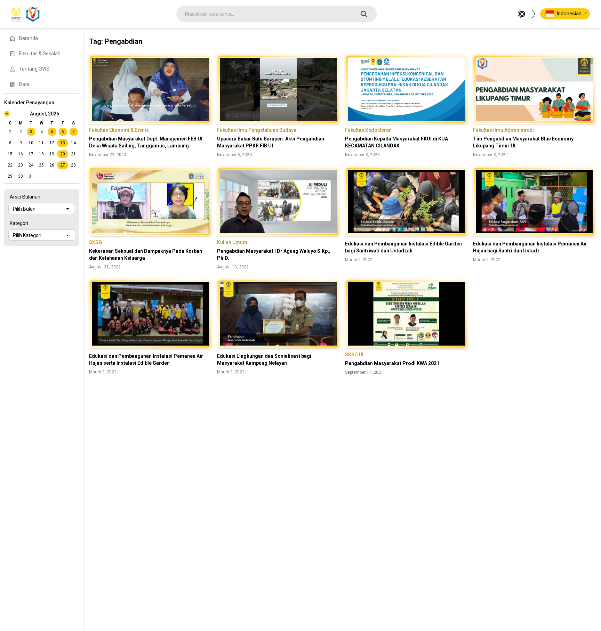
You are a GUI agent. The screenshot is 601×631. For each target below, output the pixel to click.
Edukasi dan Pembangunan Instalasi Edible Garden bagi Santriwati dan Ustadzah (403, 247)
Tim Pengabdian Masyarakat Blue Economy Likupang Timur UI (523, 142)
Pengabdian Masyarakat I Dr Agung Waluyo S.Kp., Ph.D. (273, 254)
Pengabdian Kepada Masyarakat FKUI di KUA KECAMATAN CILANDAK (396, 142)
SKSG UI (354, 354)
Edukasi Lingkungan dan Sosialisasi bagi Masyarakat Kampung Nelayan (264, 359)
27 (62, 165)
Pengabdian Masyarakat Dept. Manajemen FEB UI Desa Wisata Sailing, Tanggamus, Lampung (145, 142)
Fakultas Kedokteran (368, 130)
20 (62, 154)
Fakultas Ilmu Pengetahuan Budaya (256, 130)
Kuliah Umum (232, 242)
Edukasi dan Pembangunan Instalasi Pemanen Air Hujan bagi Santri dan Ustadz (530, 247)
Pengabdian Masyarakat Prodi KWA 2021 (392, 363)
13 (62, 142)
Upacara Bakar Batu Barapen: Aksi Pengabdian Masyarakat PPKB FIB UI (270, 142)
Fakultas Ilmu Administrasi (503, 130)
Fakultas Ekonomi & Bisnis (119, 130)
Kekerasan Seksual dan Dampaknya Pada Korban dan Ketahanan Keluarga (145, 254)
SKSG (95, 242)
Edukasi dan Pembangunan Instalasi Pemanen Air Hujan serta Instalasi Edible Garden (146, 359)
